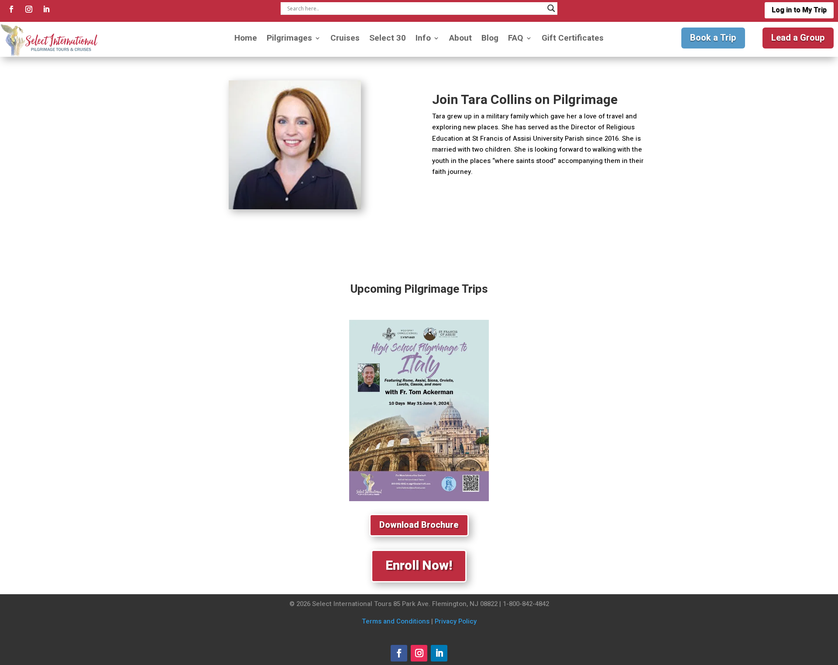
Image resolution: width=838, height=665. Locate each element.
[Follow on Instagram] (29, 9)
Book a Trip (713, 37)
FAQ (515, 39)
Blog (489, 39)
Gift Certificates (573, 39)
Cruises (345, 39)
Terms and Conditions (395, 621)
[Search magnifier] (551, 8)
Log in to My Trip (799, 10)
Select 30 (387, 39)
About (460, 39)
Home (245, 39)
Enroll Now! (418, 565)
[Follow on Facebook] (11, 9)
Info (423, 39)
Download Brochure (419, 525)
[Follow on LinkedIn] (46, 9)
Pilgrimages (289, 39)
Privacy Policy (456, 621)
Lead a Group (798, 37)
